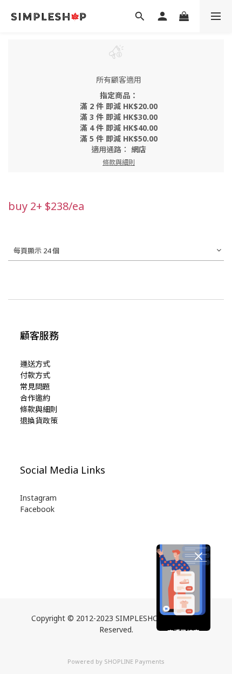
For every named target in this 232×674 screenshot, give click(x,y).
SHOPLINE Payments (134, 661)
